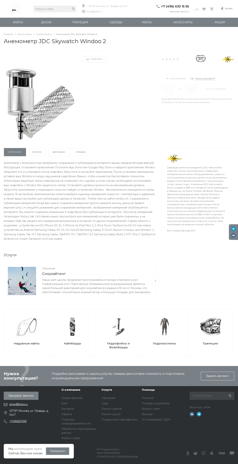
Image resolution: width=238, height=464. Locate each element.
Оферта (66, 414)
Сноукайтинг (54, 274)
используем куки (28, 449)
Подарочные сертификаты (119, 419)
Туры (105, 403)
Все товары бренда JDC (181, 230)
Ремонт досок (111, 414)
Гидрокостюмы (164, 343)
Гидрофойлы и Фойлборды (118, 345)
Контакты (67, 408)
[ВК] (233, 235)
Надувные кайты (27, 343)
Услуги (107, 389)
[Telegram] (233, 229)
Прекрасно (57, 451)
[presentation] (155, 281)
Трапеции (210, 343)
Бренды (147, 414)
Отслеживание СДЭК (156, 419)
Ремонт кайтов (112, 408)
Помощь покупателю (156, 403)
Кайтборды (72, 343)
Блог (64, 403)
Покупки (148, 398)
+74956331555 (18, 421)
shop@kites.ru (94, 11)
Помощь (148, 389)
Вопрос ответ (151, 408)
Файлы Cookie (70, 438)
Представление (72, 398)
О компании (70, 389)
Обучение (48, 268)
